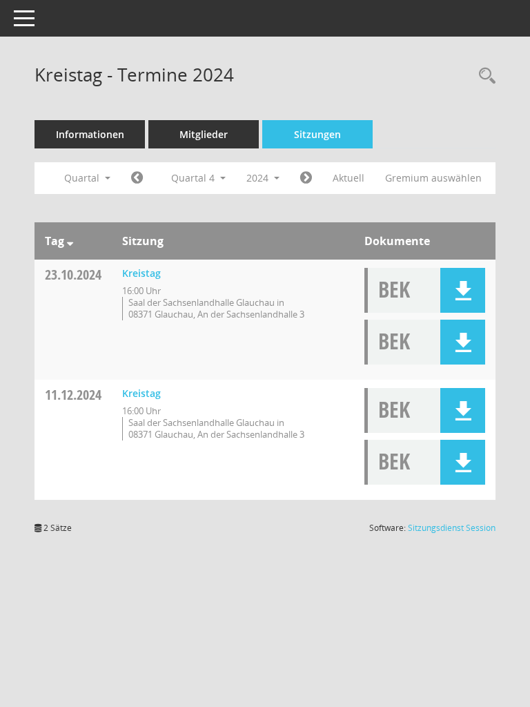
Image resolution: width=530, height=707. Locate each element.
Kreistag (141, 273)
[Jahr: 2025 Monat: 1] (306, 178)
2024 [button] (258, 177)
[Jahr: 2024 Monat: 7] (137, 178)
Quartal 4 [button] (194, 177)
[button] (462, 290)
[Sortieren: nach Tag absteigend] (70, 241)
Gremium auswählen (433, 177)
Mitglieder (203, 134)
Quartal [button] (83, 177)
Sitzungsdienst (451, 528)
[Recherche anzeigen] (483, 76)
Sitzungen (317, 134)
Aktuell (348, 177)
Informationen (90, 134)
